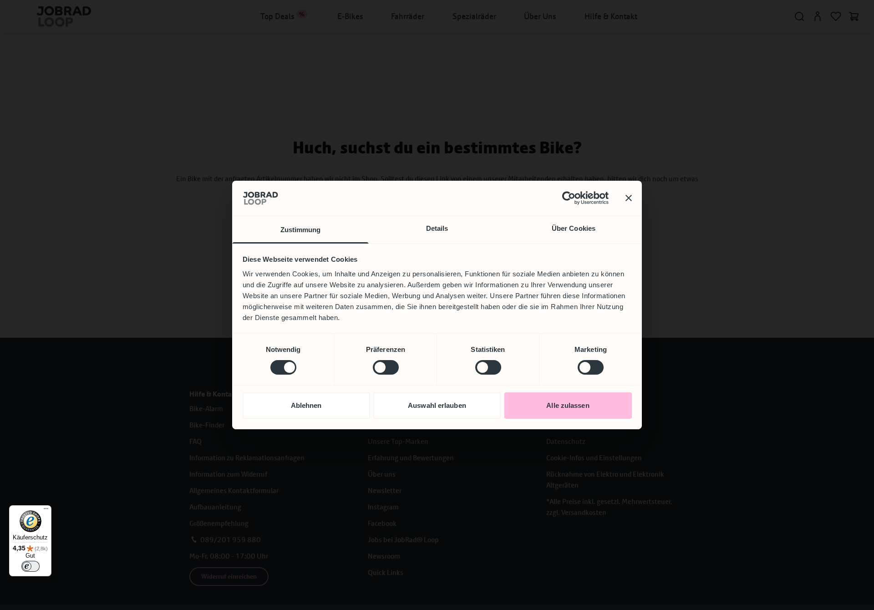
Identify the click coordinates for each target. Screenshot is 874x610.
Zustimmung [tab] (300, 230)
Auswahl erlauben (437, 405)
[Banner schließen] (628, 198)
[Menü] (46, 510)
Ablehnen (306, 405)
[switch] (386, 367)
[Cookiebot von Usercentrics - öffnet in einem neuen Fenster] (569, 198)
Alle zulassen (567, 405)
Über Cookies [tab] (573, 228)
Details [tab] (437, 228)
